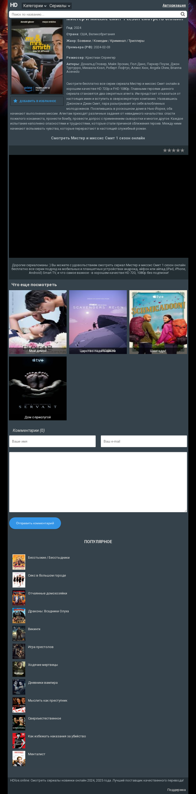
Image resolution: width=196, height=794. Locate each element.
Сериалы (59, 5)
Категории (33, 5)
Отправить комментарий (35, 523)
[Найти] (182, 14)
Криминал (118, 41)
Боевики (84, 41)
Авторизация (174, 5)
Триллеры (136, 41)
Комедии (100, 41)
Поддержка (176, 790)
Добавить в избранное (37, 101)
